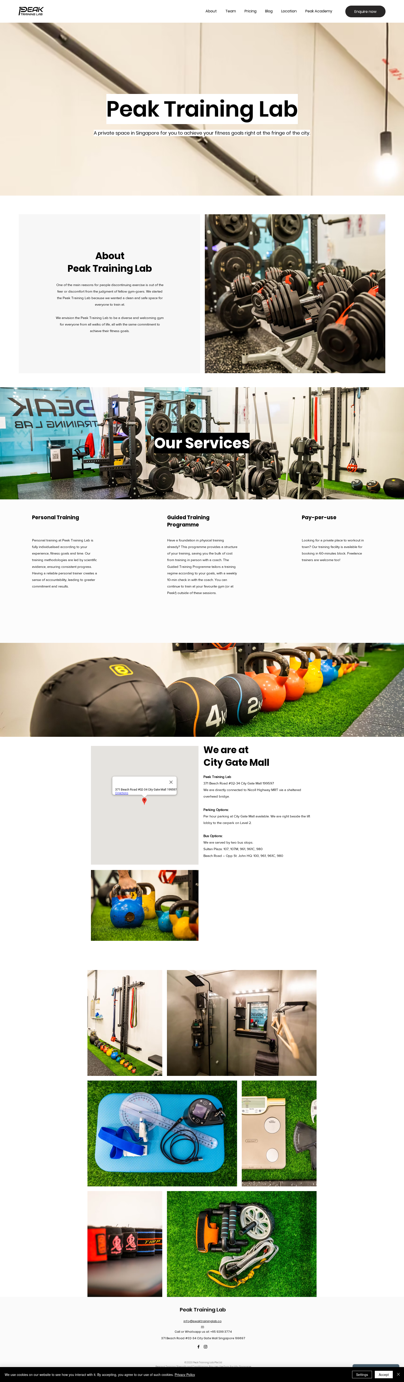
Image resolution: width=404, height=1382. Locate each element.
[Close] (398, 1374)
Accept (384, 1374)
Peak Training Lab (203, 1309)
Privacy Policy (185, 1374)
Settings (362, 1374)
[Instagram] (205, 1346)
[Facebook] (198, 1346)
